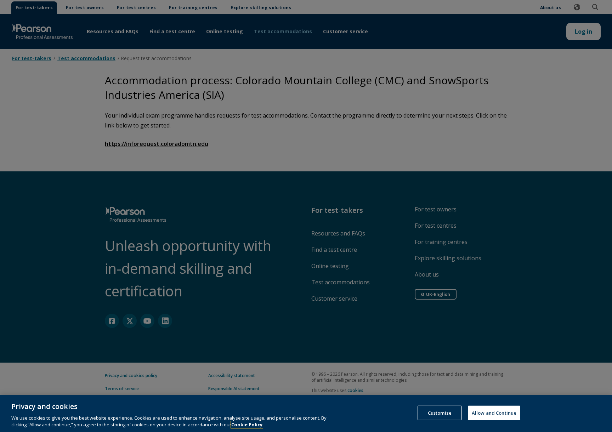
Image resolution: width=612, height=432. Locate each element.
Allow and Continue (494, 413)
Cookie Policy (246, 424)
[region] (306, 413)
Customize (440, 413)
